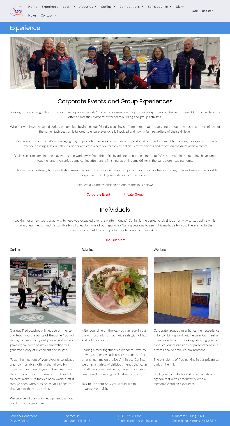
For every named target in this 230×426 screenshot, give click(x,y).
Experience (50, 6)
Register (207, 11)
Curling (106, 6)
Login (195, 11)
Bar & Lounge (158, 6)
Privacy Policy (19, 421)
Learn (67, 6)
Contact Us (71, 416)
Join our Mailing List (78, 421)
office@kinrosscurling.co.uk (139, 421)
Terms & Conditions (23, 416)
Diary (180, 6)
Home (33, 6)
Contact (46, 15)
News (32, 15)
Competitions (129, 6)
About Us (86, 6)
